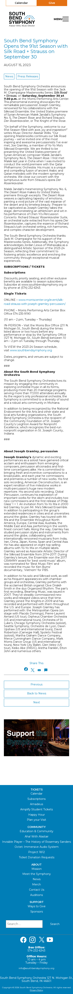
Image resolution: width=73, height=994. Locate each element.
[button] (26, 669)
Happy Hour (36, 814)
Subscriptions (36, 799)
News (9, 76)
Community (36, 827)
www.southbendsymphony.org (31, 350)
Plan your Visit (36, 819)
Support (37, 902)
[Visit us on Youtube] (50, 940)
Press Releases (28, 76)
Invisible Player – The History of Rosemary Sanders (36, 842)
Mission (37, 869)
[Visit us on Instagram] (32, 940)
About (36, 864)
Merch (36, 884)
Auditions (36, 895)
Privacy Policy (36, 990)
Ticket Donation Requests (36, 857)
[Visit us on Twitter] (42, 940)
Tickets (37, 789)
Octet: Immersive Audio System (37, 847)
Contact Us (36, 889)
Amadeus (36, 804)
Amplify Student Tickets (36, 809)
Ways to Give (37, 906)
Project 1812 (36, 852)
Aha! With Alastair (36, 836)
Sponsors (36, 911)
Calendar (21, 3)
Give (52, 3)
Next (36, 702)
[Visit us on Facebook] (23, 940)
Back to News (36, 693)
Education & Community (36, 831)
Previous (36, 684)
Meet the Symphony (36, 874)
